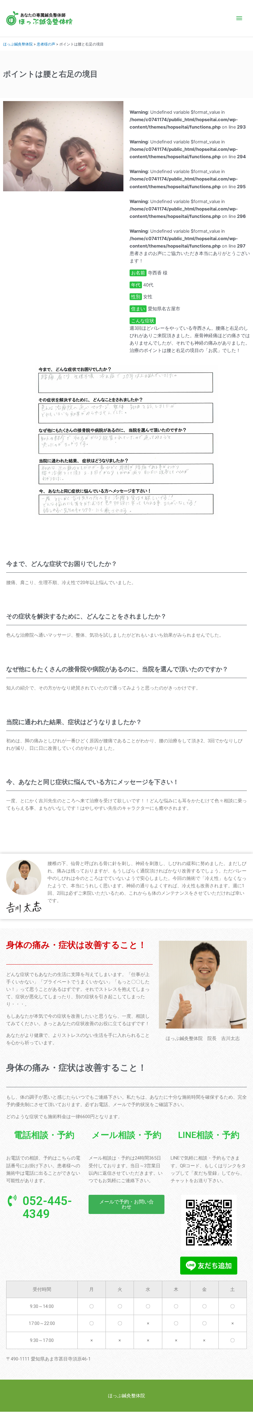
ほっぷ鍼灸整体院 (18, 43)
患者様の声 (46, 43)
